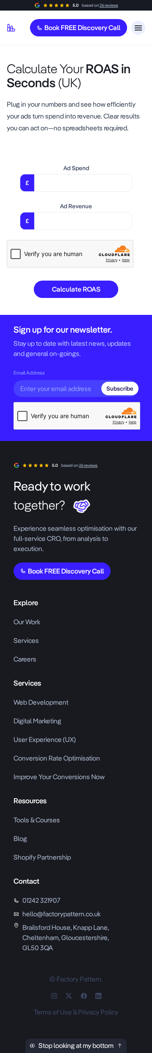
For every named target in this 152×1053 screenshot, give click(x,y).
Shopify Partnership (42, 857)
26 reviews (109, 5)
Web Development (41, 702)
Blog (20, 839)
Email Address (29, 373)
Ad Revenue (76, 206)
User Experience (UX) (45, 740)
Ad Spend (76, 168)
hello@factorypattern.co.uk (61, 914)
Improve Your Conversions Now (59, 777)
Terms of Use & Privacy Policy (76, 1012)
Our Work (27, 622)
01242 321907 (41, 900)
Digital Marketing (37, 721)
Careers (25, 659)
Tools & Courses (37, 820)
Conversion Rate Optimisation (57, 758)
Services (26, 641)
